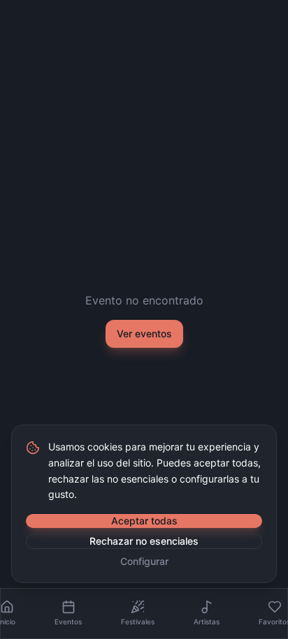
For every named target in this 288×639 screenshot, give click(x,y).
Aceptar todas (144, 521)
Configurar (144, 561)
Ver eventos (144, 333)
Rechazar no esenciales (144, 541)
